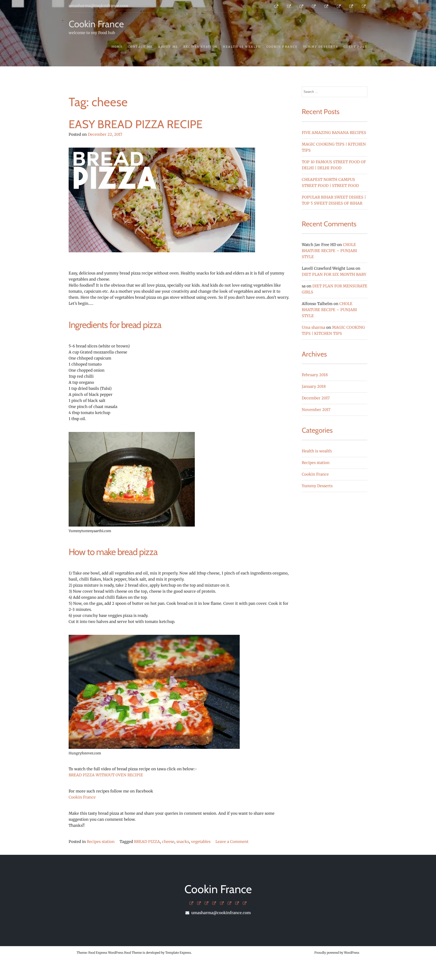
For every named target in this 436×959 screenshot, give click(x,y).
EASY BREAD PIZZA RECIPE (136, 124)
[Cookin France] (229, 903)
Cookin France (96, 24)
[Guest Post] (245, 903)
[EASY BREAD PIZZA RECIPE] (162, 267)
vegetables (200, 841)
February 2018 (315, 374)
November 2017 (316, 409)
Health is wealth (242, 46)
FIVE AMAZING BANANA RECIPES (334, 132)
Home (117, 46)
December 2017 (316, 398)
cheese (168, 841)
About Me (168, 46)
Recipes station (200, 46)
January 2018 (314, 386)
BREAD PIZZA (147, 841)
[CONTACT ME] (199, 903)
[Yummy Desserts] (237, 903)
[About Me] (206, 903)
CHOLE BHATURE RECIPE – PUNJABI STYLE (329, 250)
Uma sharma (313, 327)
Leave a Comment (232, 841)
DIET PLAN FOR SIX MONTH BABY (334, 274)
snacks (182, 841)
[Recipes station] (214, 903)
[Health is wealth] (222, 903)
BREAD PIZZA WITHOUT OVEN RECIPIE (106, 775)
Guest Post (355, 46)
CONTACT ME (140, 46)
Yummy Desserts (320, 46)
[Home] (191, 903)
